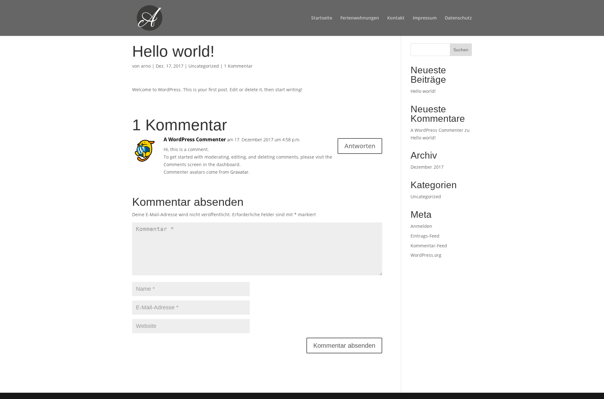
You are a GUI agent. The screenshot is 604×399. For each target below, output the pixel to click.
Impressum (425, 18)
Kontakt (396, 18)
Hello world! (423, 91)
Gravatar (239, 172)
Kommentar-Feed (429, 246)
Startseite (321, 18)
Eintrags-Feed (425, 236)
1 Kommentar (238, 66)
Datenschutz (458, 18)
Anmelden (421, 226)
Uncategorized (203, 66)
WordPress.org (426, 255)
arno (146, 66)
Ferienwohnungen (359, 18)
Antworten (359, 146)
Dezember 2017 (427, 167)
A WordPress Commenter (195, 139)
